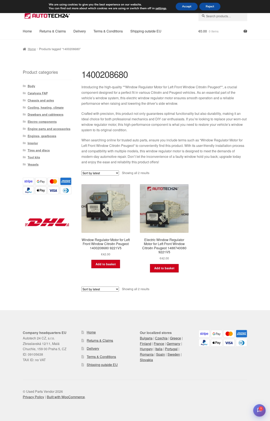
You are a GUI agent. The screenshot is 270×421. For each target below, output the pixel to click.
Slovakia (146, 359)
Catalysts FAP (38, 93)
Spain (160, 354)
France (159, 343)
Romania (147, 354)
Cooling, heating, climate (46, 107)
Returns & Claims (52, 31)
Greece (175, 338)
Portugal (171, 348)
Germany (173, 343)
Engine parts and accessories (49, 129)
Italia (158, 348)
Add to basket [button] (106, 264)
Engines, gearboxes (42, 136)
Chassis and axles (41, 100)
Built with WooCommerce (66, 396)
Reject (210, 6)
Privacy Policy (33, 396)
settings (160, 8)
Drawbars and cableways (45, 114)
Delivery (79, 31)
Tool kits (34, 157)
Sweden (173, 354)
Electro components (42, 121)
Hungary (146, 348)
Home (27, 31)
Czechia (161, 338)
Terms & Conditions (108, 31)
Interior (33, 143)
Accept (186, 6)
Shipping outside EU (145, 31)
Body (31, 86)
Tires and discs (39, 150)
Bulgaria (146, 338)
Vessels (33, 164)
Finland (145, 343)
